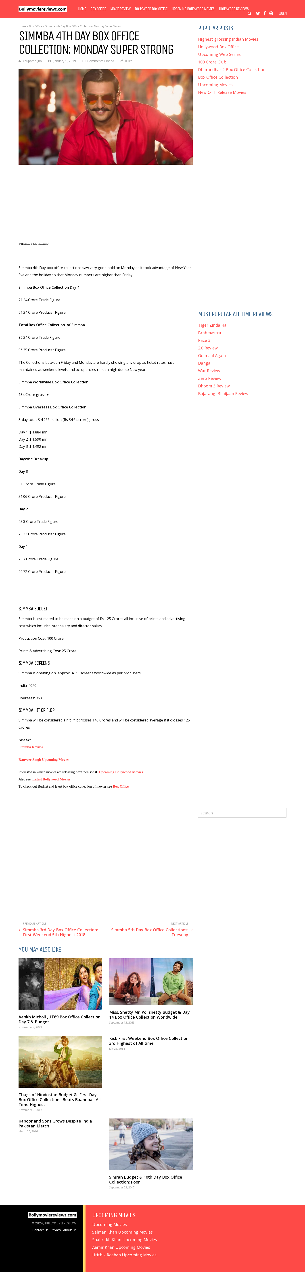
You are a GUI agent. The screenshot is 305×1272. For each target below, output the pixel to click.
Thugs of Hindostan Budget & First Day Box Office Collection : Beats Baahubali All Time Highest (60, 1099)
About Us (70, 1230)
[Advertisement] (106, 202)
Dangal (204, 363)
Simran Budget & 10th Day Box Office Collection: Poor (145, 1179)
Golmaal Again (212, 355)
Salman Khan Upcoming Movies (122, 1232)
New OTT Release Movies (222, 92)
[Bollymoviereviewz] (43, 11)
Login (283, 13)
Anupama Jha (32, 61)
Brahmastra (209, 332)
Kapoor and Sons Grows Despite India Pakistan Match (55, 1123)
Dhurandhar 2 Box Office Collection (231, 69)
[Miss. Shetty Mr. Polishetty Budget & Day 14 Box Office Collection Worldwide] (151, 981)
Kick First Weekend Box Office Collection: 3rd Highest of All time (149, 1041)
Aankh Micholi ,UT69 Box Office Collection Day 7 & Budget (59, 1019)
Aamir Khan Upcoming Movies (121, 1247)
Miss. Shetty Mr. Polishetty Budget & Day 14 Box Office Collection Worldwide (149, 1014)
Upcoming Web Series (219, 54)
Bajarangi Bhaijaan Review (223, 393)
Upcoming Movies (215, 84)
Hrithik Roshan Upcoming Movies (124, 1254)
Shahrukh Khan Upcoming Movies (124, 1239)
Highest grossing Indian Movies (228, 39)
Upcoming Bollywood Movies (193, 9)
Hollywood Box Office (218, 46)
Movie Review (120, 9)
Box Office (98, 9)
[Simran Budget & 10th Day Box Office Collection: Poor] (151, 1144)
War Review (209, 370)
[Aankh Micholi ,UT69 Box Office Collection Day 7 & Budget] (60, 984)
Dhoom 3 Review (214, 386)
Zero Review (209, 378)
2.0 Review (208, 348)
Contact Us (40, 1230)
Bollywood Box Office (151, 9)
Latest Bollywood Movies (51, 779)
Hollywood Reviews (234, 9)
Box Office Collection (218, 77)
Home (82, 9)
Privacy (56, 1230)
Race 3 (204, 340)
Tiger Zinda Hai (213, 325)
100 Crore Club (212, 62)
